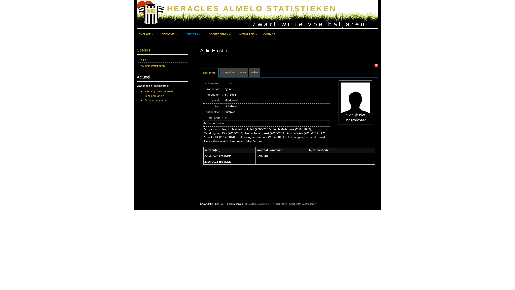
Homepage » (145, 34)
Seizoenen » (170, 34)
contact (269, 34)
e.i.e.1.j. (146, 59)
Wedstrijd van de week (159, 91)
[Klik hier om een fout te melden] (376, 66)
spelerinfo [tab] (209, 72)
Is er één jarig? (154, 95)
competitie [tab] (228, 72)
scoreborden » (219, 34)
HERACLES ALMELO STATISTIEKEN (252, 8)
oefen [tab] (254, 72)
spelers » (193, 34)
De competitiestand (157, 100)
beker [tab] (242, 72)
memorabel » (248, 34)
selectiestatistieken (153, 65)
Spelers (143, 50)
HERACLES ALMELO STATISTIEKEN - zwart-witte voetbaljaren (280, 204)
